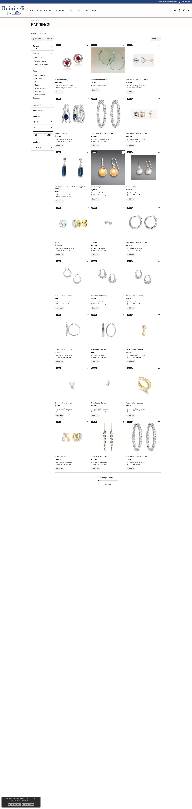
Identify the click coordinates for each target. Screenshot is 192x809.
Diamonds (48, 10)
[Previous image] (57, 167)
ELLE (36, 85)
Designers (59, 10)
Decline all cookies (14, 804)
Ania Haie (38, 79)
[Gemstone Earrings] (72, 60)
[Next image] (87, 167)
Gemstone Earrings (41, 64)
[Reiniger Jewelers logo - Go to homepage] (13, 10)
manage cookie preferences (19, 800)
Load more (108, 484)
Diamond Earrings (41, 58)
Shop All (31, 10)
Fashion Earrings (40, 61)
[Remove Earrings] (52, 39)
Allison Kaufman (40, 75)
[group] (72, 167)
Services (77, 10)
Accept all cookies (28, 804)
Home (32, 20)
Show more (36, 98)
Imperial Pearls (40, 95)
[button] (167, 1)
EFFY (36, 82)
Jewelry (37, 20)
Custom (69, 10)
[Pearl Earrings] (108, 167)
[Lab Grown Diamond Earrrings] (143, 60)
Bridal (39, 10)
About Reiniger (89, 10)
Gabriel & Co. (39, 91)
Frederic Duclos (40, 88)
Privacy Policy (29, 798)
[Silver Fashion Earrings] (108, 60)
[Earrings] (72, 223)
